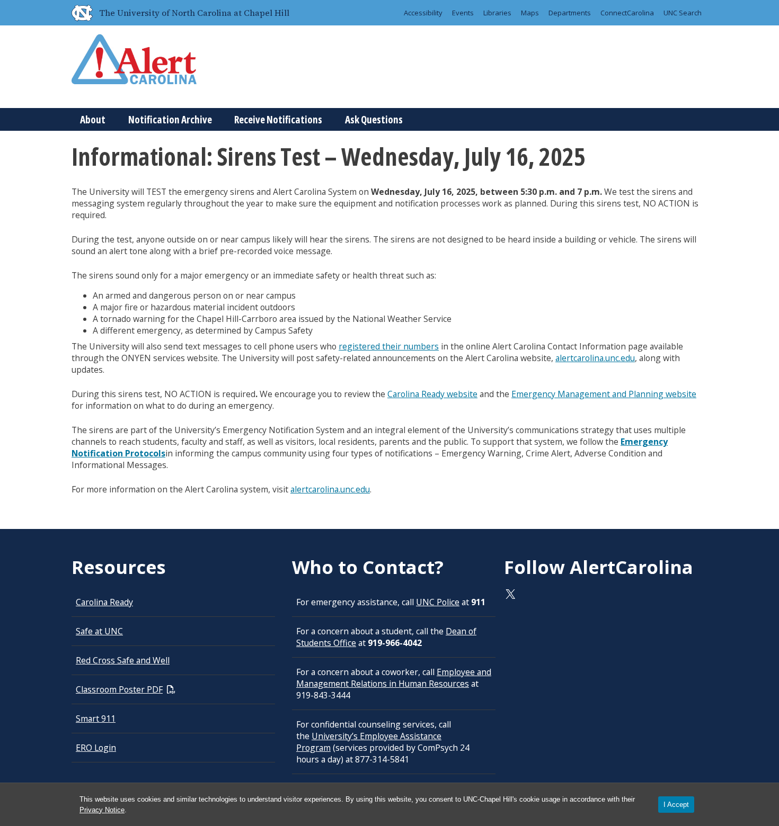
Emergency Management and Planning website (603, 394)
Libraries (497, 12)
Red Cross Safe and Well (123, 660)
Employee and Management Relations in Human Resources (393, 677)
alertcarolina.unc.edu (595, 358)
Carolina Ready (104, 602)
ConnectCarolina (627, 12)
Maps (530, 12)
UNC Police (437, 602)
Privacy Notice (102, 810)
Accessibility (423, 12)
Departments (569, 12)
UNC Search (682, 12)
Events (463, 12)
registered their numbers (389, 346)
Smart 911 (96, 718)
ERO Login (96, 747)
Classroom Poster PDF (119, 689)
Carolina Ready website (432, 394)
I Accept (676, 805)
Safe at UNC (99, 631)
